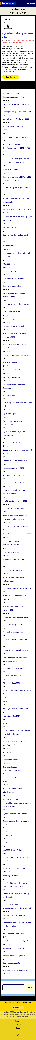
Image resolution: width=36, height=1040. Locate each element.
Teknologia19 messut (11, 875)
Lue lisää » (12, 77)
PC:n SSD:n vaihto (9, 264)
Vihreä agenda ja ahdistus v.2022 (15, 526)
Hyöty (18, 1035)
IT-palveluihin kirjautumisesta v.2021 (16, 650)
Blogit (18, 1028)
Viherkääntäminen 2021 (12, 676)
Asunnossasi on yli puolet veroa (15, 915)
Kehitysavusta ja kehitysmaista (14, 955)
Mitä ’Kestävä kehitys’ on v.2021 (15, 668)
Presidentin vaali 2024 (11, 311)
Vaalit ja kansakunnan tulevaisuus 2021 (18, 690)
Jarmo (18, 1024)
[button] (18, 1007)
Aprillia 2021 (8, 752)
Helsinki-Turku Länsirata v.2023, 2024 (17, 209)
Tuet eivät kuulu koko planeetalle (15, 970)
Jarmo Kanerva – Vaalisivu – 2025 (16, 119)
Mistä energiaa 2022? (11, 552)
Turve (5, 723)
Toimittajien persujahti (11, 362)
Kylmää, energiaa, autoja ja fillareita (16, 814)
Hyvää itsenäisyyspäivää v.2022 (15, 501)
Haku (30, 987)
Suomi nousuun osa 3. (11, 963)
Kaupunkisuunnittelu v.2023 (13, 468)
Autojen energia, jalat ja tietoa (14, 868)
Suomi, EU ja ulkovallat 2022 (13, 570)
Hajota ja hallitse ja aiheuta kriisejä (16, 708)
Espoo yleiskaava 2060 (12, 271)
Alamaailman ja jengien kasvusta (15, 319)
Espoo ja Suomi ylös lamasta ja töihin (17, 111)
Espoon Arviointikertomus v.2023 (15, 137)
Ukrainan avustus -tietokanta (14, 278)
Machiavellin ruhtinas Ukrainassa (15, 617)
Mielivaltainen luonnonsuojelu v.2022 (17, 534)
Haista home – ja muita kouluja (14, 933)
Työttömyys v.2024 (10, 246)
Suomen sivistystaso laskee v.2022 (16, 508)
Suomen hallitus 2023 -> (12, 395)
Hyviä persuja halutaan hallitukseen (16, 483)
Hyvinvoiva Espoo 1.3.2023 (13, 413)
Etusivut (18, 1021)
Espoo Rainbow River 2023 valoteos (16, 461)
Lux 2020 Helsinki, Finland (13, 850)
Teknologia (20, 40)
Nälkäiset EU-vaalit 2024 (12, 227)
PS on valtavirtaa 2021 (11, 683)
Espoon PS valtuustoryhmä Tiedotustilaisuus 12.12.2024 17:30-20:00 (17, 148)
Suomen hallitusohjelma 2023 (14, 286)
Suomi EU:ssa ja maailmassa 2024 (16, 304)
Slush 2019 (7, 843)
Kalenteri (18, 1031)
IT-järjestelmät (16, 42)
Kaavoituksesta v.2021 (11, 716)
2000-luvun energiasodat (12, 625)
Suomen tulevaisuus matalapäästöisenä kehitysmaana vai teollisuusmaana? (17, 803)
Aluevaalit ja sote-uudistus (13, 632)
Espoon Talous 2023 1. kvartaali (15, 442)
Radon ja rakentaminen (11, 377)
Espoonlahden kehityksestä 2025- (16, 104)
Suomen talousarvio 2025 (12, 169)
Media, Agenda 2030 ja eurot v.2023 (16, 355)
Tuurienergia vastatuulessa (13, 370)
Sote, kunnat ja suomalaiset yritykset (17, 941)
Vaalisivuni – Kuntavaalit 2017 (14, 948)
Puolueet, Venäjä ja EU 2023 (13, 475)
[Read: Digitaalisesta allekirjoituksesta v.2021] (8, 23)
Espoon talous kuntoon (12, 759)
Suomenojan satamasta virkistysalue (17, 588)
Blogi (13, 40)
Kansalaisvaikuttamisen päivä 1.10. (16, 326)
